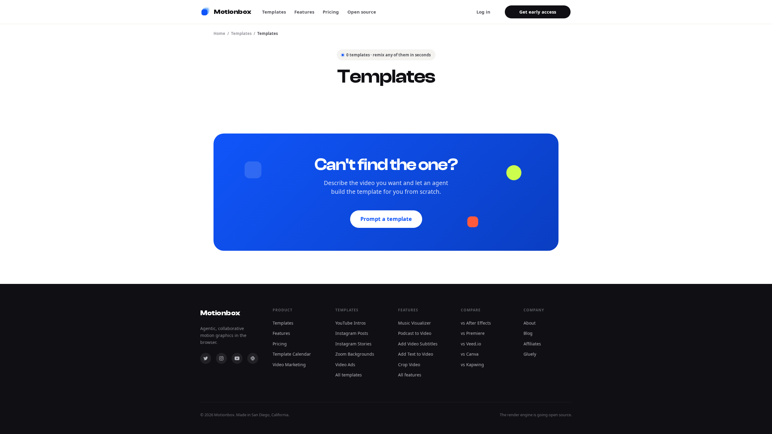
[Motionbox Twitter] (205, 358)
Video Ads (345, 364)
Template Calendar (292, 354)
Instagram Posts (351, 333)
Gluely (530, 354)
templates (241, 33)
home (219, 33)
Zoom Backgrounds (354, 354)
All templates (348, 375)
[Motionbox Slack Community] (252, 358)
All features (409, 375)
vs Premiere (473, 333)
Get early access (537, 12)
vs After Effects (476, 323)
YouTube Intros (350, 323)
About (530, 323)
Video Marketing (289, 364)
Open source (361, 12)
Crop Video (409, 364)
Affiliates (532, 344)
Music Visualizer (414, 323)
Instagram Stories (353, 344)
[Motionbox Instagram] (221, 358)
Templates (274, 12)
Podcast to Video (414, 333)
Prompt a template (386, 218)
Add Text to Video (415, 354)
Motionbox (220, 313)
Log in (483, 12)
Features (304, 12)
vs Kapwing (472, 364)
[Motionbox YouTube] (237, 358)
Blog (528, 333)
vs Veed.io (471, 344)
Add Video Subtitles (418, 344)
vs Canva (470, 354)
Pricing (331, 12)
